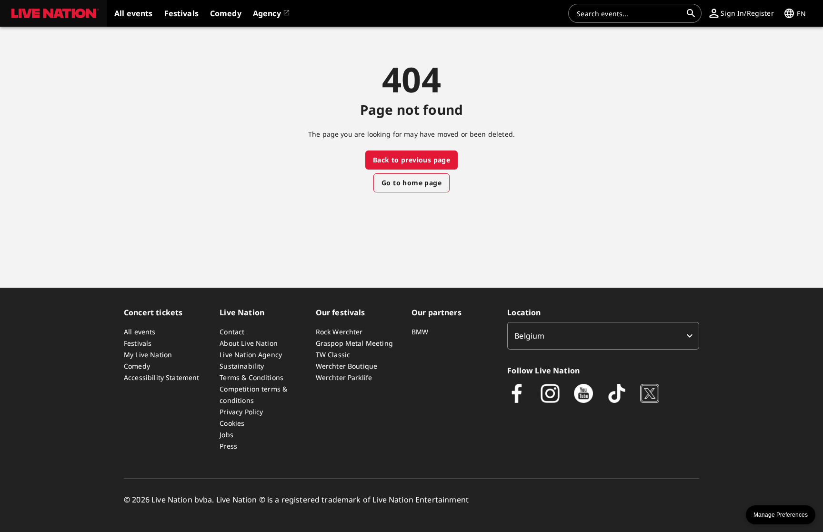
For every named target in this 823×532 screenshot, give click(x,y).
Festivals (137, 343)
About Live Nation (249, 343)
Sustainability (242, 366)
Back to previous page (411, 159)
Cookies (232, 423)
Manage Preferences (780, 515)
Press (228, 446)
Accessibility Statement (161, 377)
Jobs (226, 434)
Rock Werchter (339, 331)
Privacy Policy (241, 411)
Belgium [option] (529, 336)
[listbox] (603, 335)
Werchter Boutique (347, 366)
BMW (420, 331)
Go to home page (411, 182)
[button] (53, 13)
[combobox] (629, 13)
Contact (232, 331)
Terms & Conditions (251, 377)
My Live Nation (148, 354)
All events (140, 331)
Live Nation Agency (251, 354)
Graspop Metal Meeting (354, 343)
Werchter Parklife (344, 377)
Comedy (137, 366)
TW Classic (333, 354)
